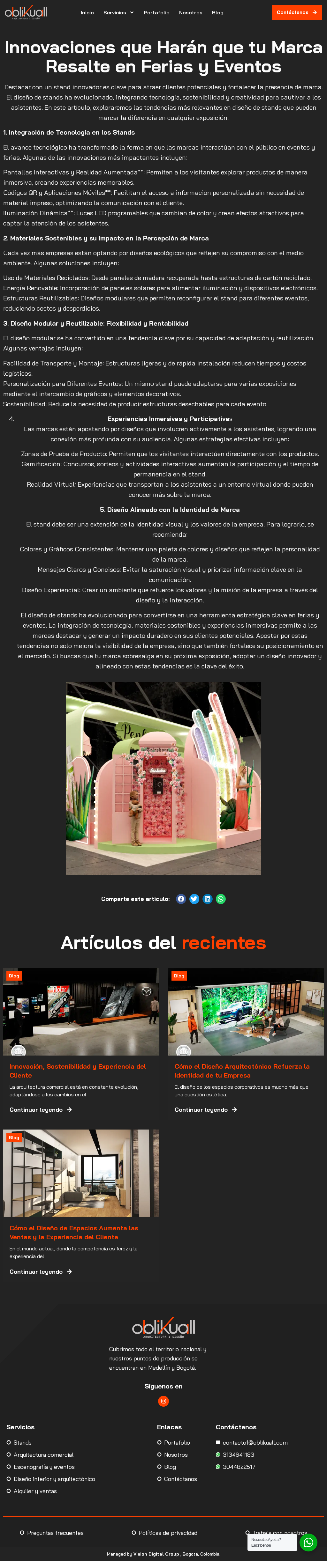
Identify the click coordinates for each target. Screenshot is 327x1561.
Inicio (87, 12)
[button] (181, 899)
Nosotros (190, 12)
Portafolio (157, 12)
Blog (218, 12)
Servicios (114, 12)
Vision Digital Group (156, 1554)
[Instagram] (163, 1401)
